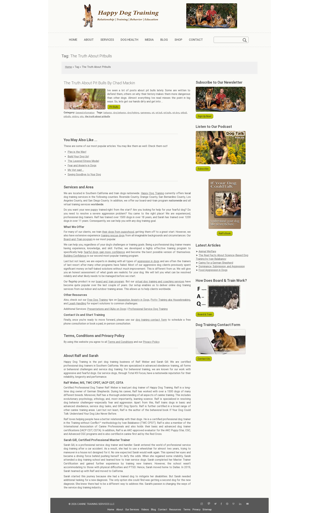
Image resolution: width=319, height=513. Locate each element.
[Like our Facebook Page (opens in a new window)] (221, 504)
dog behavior (119, 112)
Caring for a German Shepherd (216, 262)
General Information (85, 112)
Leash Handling (77, 303)
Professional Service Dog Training (148, 309)
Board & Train (205, 314)
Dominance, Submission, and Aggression (222, 266)
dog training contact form (151, 319)
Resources (175, 509)
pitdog (75, 116)
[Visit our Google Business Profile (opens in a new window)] (234, 504)
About (119, 509)
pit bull (159, 112)
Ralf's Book (225, 233)
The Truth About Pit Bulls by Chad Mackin (99, 83)
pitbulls (67, 116)
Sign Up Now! (204, 116)
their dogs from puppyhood (118, 231)
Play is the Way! (77, 151)
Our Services (132, 509)
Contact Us (204, 358)
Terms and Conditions (120, 341)
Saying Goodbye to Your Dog (84, 174)
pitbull (184, 112)
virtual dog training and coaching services (159, 281)
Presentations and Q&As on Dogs (106, 309)
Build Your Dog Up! (78, 156)
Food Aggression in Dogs (213, 270)
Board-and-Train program (78, 239)
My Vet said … (76, 170)
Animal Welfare (207, 251)
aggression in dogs (148, 261)
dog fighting (133, 112)
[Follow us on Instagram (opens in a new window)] (202, 504)
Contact (162, 509)
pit (153, 112)
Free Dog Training (97, 299)
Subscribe (203, 168)
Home (68, 66)
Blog (153, 509)
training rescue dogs (113, 235)
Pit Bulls (113, 107)
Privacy (196, 509)
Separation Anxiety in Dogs (133, 299)
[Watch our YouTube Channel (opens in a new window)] (247, 504)
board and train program (110, 281)
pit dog (175, 112)
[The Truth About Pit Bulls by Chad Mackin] (85, 108)
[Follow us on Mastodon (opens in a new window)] (209, 504)
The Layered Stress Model (83, 161)
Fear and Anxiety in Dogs (82, 165)
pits (82, 116)
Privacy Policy (151, 341)
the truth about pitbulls (97, 116)
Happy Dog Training (152, 193)
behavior (108, 112)
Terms (186, 509)
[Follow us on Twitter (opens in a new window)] (215, 504)
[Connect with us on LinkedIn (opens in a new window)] (240, 504)
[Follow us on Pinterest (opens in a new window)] (227, 504)
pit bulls (167, 112)
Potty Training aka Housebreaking (170, 299)
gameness (145, 112)
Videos (145, 509)
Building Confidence (75, 255)
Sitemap (207, 509)
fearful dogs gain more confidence (104, 252)
